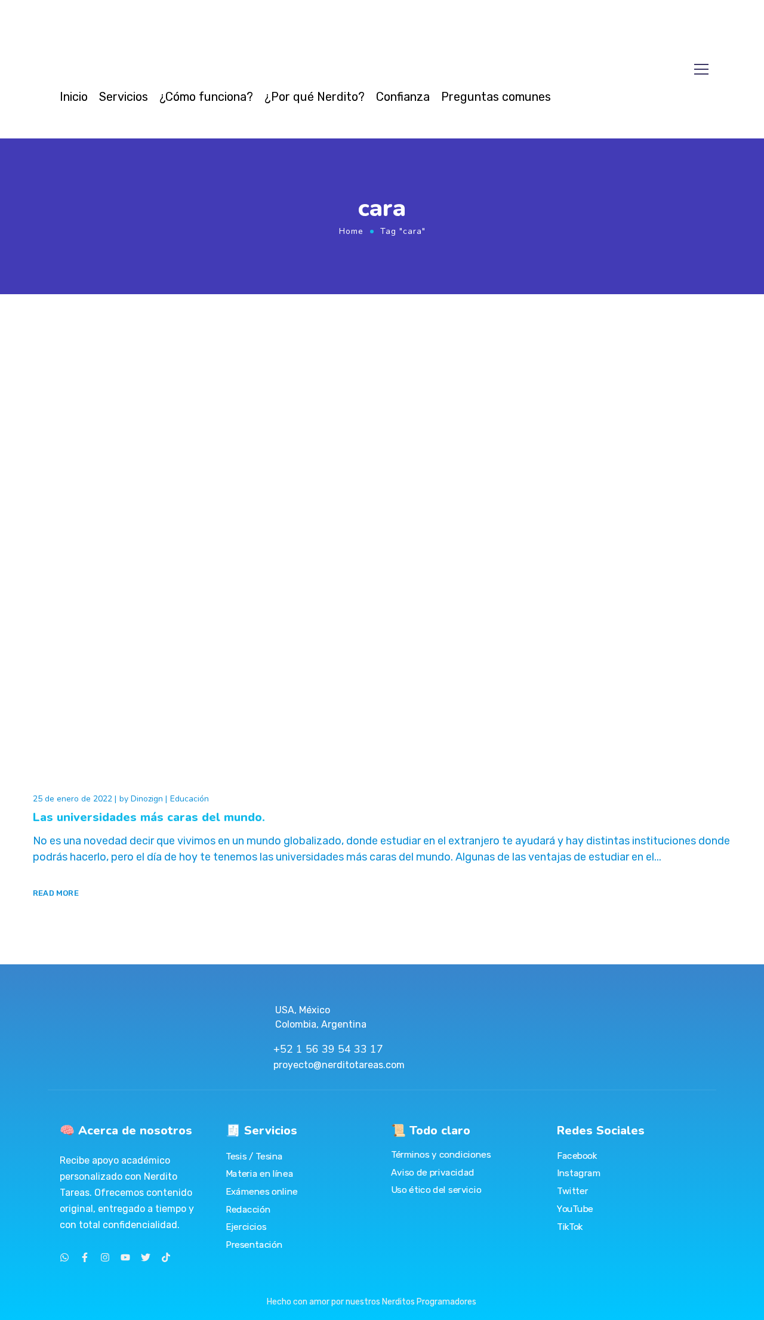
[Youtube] (125, 1257)
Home (351, 231)
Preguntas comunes (496, 97)
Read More (56, 893)
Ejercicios (246, 1227)
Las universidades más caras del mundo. (149, 817)
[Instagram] (105, 1257)
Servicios (123, 97)
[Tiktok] (166, 1257)
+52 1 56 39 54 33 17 (328, 1049)
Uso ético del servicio (436, 1190)
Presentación (254, 1244)
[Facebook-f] (85, 1257)
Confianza (403, 97)
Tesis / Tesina (254, 1156)
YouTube (575, 1209)
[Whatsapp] (64, 1257)
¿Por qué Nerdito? (314, 97)
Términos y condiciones (441, 1154)
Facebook (577, 1156)
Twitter (572, 1191)
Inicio (74, 97)
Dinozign (147, 798)
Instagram (578, 1173)
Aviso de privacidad (433, 1172)
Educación (189, 798)
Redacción (248, 1209)
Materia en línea (259, 1173)
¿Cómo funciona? (206, 97)
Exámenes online (262, 1191)
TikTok (570, 1226)
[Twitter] (145, 1257)
